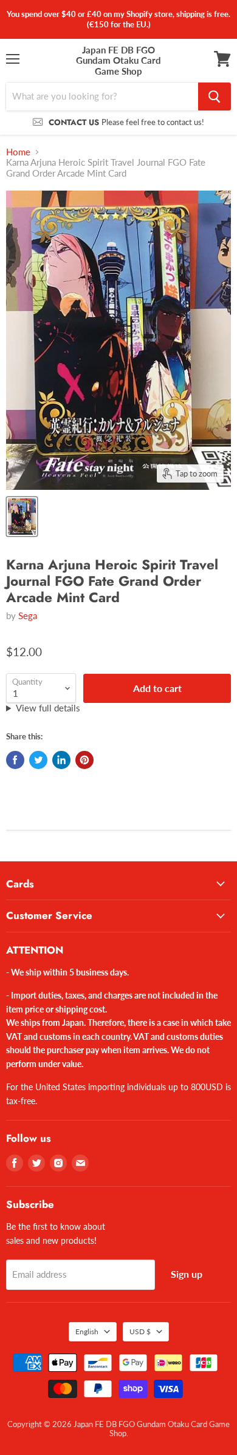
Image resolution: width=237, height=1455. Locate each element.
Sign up (186, 1274)
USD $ (140, 1331)
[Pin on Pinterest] (84, 760)
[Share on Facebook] (15, 760)
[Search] (214, 96)
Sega (27, 615)
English (86, 1331)
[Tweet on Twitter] (38, 760)
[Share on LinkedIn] (61, 760)
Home (18, 152)
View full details (48, 708)
